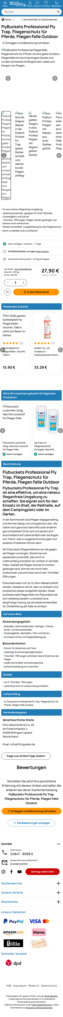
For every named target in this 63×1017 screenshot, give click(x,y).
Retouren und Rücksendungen (39, 1007)
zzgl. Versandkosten (23, 269)
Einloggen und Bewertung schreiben (27, 43)
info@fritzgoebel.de (19, 744)
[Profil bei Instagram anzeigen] (3, 871)
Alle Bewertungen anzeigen (33, 823)
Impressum (19, 985)
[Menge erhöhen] (23, 282)
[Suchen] (58, 12)
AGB (8, 985)
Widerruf (33, 985)
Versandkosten (51, 996)
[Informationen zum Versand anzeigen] (13, 963)
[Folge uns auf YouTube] (19, 871)
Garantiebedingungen (42, 1004)
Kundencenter (19, 864)
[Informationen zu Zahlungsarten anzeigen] (31, 932)
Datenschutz (49, 985)
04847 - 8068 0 (21, 854)
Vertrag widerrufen (42, 871)
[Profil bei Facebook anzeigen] (11, 871)
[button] (31, 57)
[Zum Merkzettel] (7, 292)
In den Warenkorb (38, 292)
